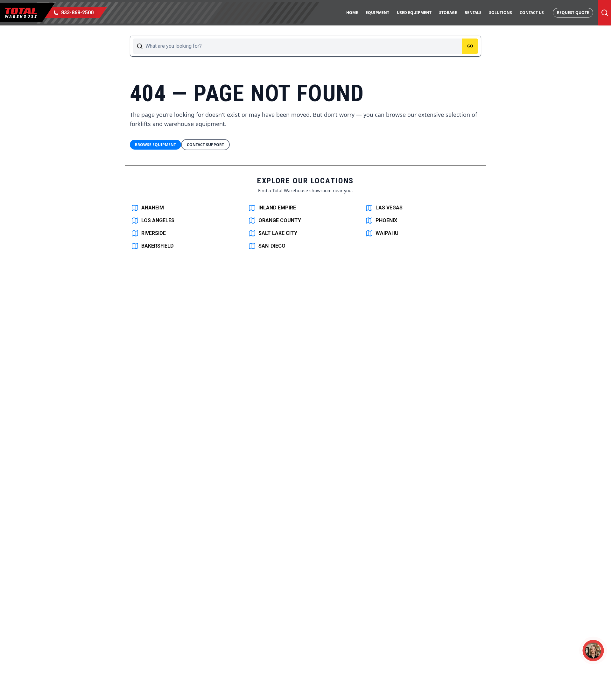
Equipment (377, 12)
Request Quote (573, 12)
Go (470, 46)
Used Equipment (414, 12)
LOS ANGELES (157, 220)
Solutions (500, 12)
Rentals (473, 12)
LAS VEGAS (389, 208)
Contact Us (532, 12)
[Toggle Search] (604, 12)
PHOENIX (386, 220)
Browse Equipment (155, 144)
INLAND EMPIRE (277, 208)
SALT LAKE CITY (277, 233)
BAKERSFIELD (157, 246)
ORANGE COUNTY (279, 220)
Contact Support (205, 144)
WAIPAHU (387, 233)
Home (352, 12)
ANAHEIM (152, 208)
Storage (448, 12)
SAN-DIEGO (271, 246)
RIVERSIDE (153, 233)
